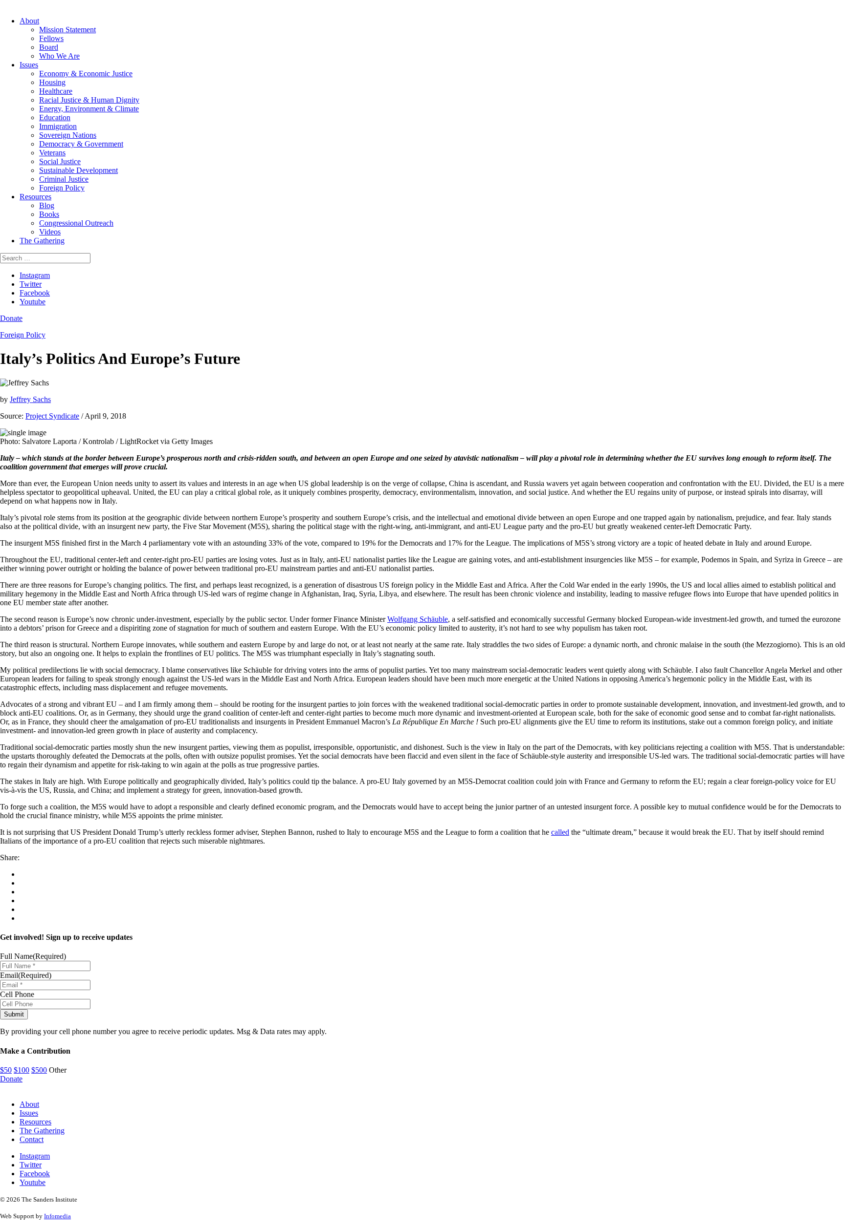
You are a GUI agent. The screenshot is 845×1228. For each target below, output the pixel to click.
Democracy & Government (81, 144)
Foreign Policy (62, 188)
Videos (50, 232)
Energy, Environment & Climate (89, 109)
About (29, 21)
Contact (32, 1139)
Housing (52, 82)
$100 (21, 1070)
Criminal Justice (64, 179)
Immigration (58, 126)
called (560, 832)
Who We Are (59, 56)
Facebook (35, 293)
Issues (29, 65)
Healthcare (55, 91)
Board (48, 47)
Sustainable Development (78, 170)
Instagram (35, 275)
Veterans (52, 152)
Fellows (51, 38)
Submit (14, 1014)
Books (49, 214)
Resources (35, 196)
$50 (6, 1070)
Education (54, 117)
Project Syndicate (52, 416)
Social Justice (60, 161)
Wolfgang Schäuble (417, 619)
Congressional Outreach (76, 223)
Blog (46, 205)
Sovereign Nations (67, 135)
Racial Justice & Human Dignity (89, 100)
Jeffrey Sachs (30, 399)
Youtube (32, 301)
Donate (11, 318)
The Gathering (42, 240)
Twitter (31, 284)
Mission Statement (67, 29)
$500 (39, 1070)
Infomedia (57, 1216)
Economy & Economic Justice (86, 73)
